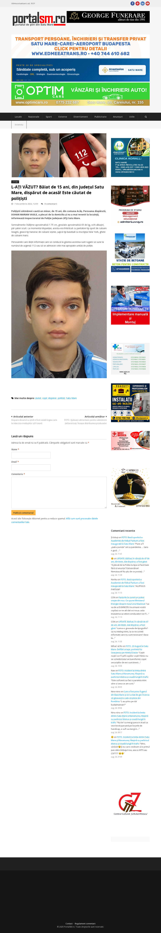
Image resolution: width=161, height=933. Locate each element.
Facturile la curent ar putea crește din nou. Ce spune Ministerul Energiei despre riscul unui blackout (128, 600)
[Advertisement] (68, 540)
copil (44, 398)
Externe (62, 116)
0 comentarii (50, 203)
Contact (69, 923)
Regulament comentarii (85, 923)
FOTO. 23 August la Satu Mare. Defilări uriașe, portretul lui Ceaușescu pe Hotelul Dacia (129, 649)
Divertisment (81, 116)
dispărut (52, 398)
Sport (49, 116)
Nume (15, 449)
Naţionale (33, 116)
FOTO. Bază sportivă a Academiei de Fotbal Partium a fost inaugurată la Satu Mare (127, 540)
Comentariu (18, 474)
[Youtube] (148, 3)
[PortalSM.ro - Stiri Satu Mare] (39, 24)
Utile (131, 116)
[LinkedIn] (143, 3)
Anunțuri (118, 116)
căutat (38, 398)
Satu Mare (71, 398)
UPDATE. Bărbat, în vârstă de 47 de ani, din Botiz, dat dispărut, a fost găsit (129, 625)
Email (15, 461)
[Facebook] (132, 3)
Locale (18, 116)
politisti (61, 398)
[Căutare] (146, 117)
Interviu (19, 124)
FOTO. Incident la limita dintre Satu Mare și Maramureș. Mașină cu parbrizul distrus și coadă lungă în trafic (129, 674)
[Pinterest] (138, 3)
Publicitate (100, 116)
